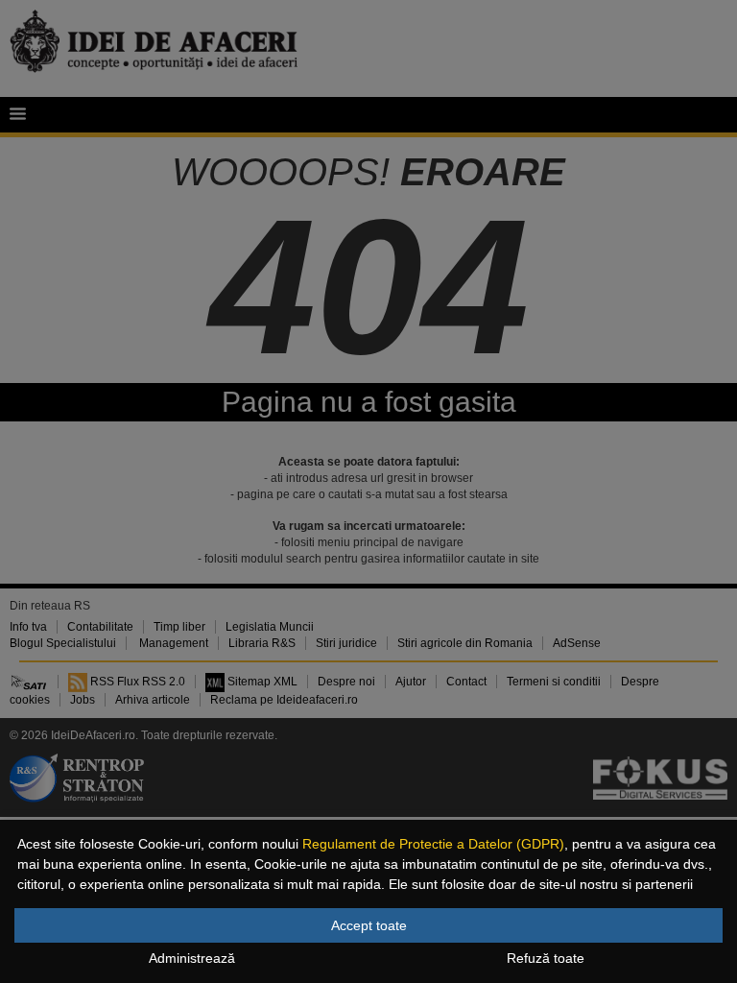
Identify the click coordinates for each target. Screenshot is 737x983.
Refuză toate (545, 958)
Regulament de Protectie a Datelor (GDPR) (433, 843)
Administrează (192, 958)
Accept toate (369, 925)
